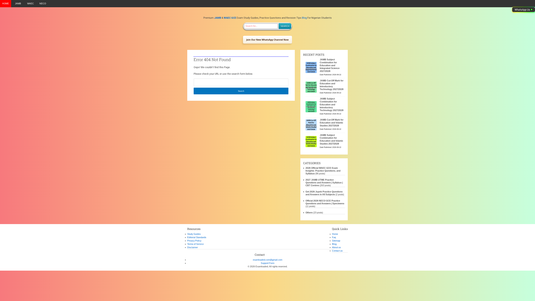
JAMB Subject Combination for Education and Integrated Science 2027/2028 (330, 65)
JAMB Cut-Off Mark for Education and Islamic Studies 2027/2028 (331, 123)
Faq (334, 237)
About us (336, 247)
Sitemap (336, 241)
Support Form (267, 263)
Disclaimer (192, 247)
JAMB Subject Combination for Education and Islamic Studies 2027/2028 (331, 139)
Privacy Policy (194, 241)
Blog (304, 17)
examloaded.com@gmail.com (267, 260)
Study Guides (194, 234)
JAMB (18, 3)
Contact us (337, 251)
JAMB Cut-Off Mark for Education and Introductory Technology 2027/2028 (331, 84)
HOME (5, 3)
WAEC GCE (230, 17)
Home (335, 234)
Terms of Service (195, 244)
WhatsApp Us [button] (523, 9)
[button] (267, 40)
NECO (42, 3)
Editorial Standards (196, 237)
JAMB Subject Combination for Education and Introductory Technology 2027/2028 (331, 104)
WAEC (30, 3)
